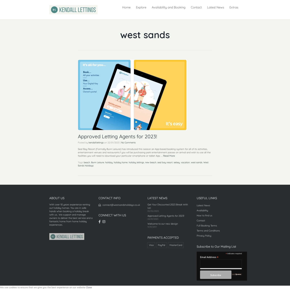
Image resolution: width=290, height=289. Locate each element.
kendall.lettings (96, 142)
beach (87, 162)
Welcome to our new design (163, 223)
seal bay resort (165, 162)
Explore (141, 7)
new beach (150, 162)
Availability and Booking (168, 7)
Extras (233, 7)
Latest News (215, 7)
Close (89, 287)
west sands (196, 162)
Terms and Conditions (208, 230)
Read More (169, 155)
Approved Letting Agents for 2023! (117, 136)
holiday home (121, 162)
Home (126, 7)
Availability (202, 210)
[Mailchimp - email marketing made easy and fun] (236, 274)
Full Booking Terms (207, 225)
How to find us (204, 215)
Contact (196, 7)
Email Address (209, 257)
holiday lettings (136, 162)
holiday (109, 162)
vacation (185, 162)
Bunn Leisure (97, 162)
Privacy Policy (204, 235)
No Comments (128, 142)
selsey (177, 162)
